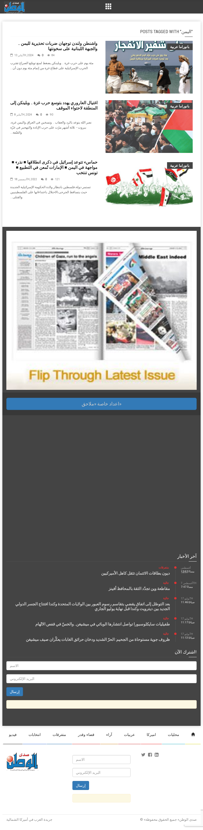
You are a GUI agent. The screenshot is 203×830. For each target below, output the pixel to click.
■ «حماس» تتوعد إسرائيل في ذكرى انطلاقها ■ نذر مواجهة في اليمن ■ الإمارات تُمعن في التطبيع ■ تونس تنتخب (55, 167)
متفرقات (164, 567)
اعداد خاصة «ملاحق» (101, 404)
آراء (109, 735)
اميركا (151, 735)
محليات (173, 735)
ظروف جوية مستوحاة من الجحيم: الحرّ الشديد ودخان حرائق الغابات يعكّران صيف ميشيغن (98, 639)
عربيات (129, 735)
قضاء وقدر (86, 735)
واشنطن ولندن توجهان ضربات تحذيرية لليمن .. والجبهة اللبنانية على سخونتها (58, 46)
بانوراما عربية (180, 47)
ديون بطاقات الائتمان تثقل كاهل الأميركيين (135, 573)
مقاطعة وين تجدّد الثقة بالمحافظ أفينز (139, 588)
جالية (166, 583)
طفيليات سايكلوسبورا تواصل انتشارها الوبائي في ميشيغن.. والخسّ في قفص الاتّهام (102, 624)
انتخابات (35, 735)
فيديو (13, 735)
